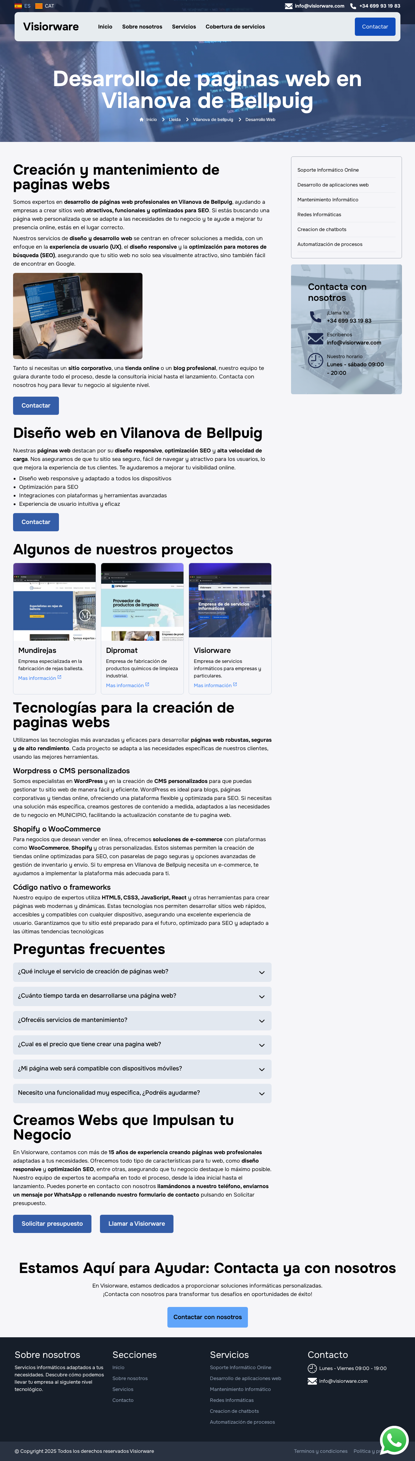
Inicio (105, 26)
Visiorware (51, 27)
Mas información (37, 678)
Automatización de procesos (329, 244)
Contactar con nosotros (207, 1317)
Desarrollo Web (260, 119)
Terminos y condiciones (321, 1451)
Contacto (123, 1400)
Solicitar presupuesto (52, 1224)
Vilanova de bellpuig (213, 119)
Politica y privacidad (377, 1451)
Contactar (375, 26)
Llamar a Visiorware (136, 1224)
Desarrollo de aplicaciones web (333, 185)
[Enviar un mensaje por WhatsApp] (394, 1440)
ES (27, 6)
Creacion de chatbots (321, 229)
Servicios (184, 26)
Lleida (175, 119)
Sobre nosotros (142, 26)
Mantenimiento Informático (327, 199)
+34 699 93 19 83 (379, 6)
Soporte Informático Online (328, 170)
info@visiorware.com (320, 6)
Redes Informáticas (319, 214)
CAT (49, 6)
